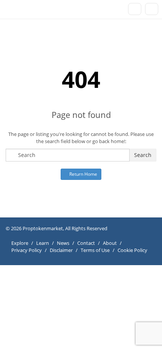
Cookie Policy (132, 250)
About (110, 243)
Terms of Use (95, 250)
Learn (42, 243)
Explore (19, 243)
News (63, 243)
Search (142, 154)
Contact (86, 243)
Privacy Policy (26, 250)
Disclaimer (61, 250)
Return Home (82, 174)
